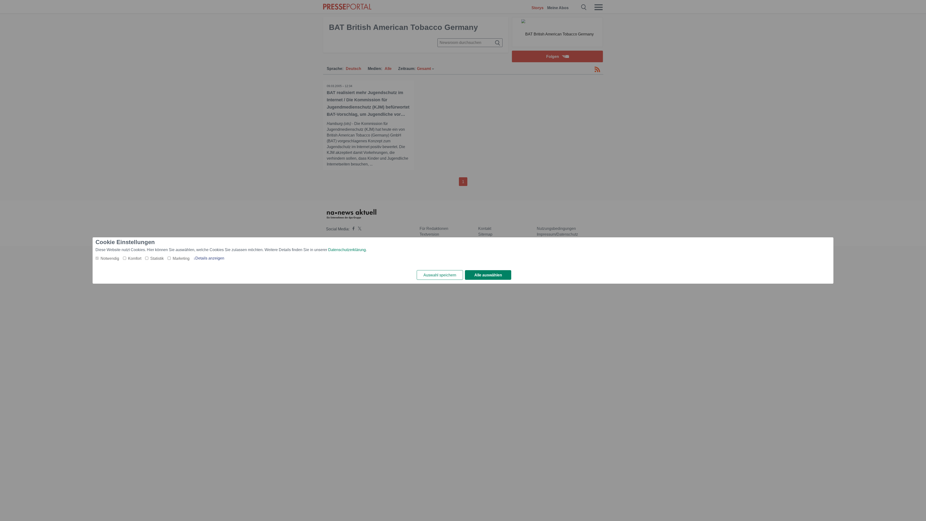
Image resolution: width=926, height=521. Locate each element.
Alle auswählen (488, 275)
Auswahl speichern (439, 275)
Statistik (157, 258)
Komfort (134, 258)
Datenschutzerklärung (347, 250)
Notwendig (110, 258)
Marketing (181, 258)
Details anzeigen (209, 258)
